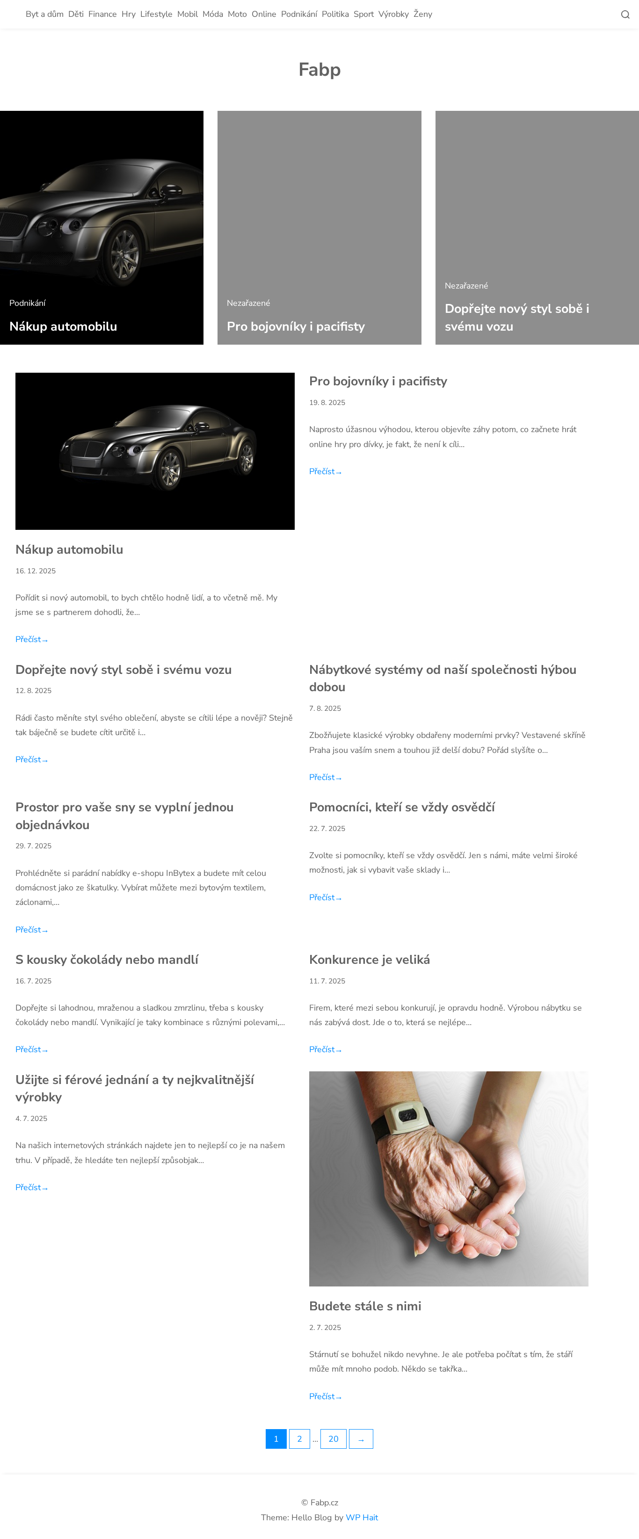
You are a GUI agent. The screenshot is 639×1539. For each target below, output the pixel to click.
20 (333, 1439)
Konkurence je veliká (369, 959)
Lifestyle (156, 14)
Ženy (423, 14)
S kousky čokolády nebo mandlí (106, 959)
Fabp (319, 69)
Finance (102, 14)
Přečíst (32, 639)
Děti (76, 14)
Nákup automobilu (63, 326)
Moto (237, 14)
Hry (129, 14)
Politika (335, 14)
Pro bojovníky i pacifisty (296, 326)
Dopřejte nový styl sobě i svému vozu (123, 669)
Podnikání (299, 14)
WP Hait (362, 1517)
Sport (364, 14)
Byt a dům (45, 14)
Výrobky (393, 14)
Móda (213, 14)
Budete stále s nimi (365, 1306)
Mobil (187, 14)
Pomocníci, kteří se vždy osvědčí (402, 807)
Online (264, 14)
